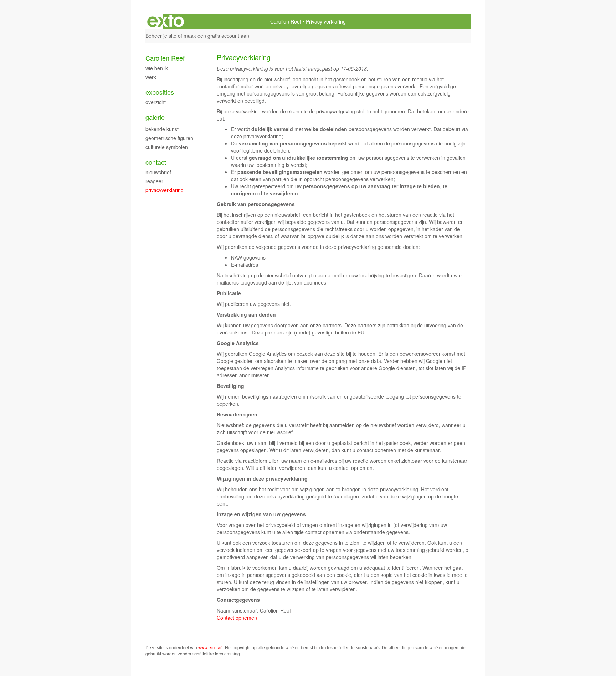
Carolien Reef (285, 21)
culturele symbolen (166, 146)
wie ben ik (156, 68)
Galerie (155, 117)
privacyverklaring (164, 190)
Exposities (159, 92)
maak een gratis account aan (216, 35)
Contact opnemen (237, 617)
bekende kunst (162, 129)
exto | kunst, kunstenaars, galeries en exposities (165, 21)
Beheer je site (160, 35)
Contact (155, 162)
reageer (154, 181)
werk (150, 77)
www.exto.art (210, 647)
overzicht (155, 102)
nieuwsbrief (158, 172)
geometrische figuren (169, 138)
